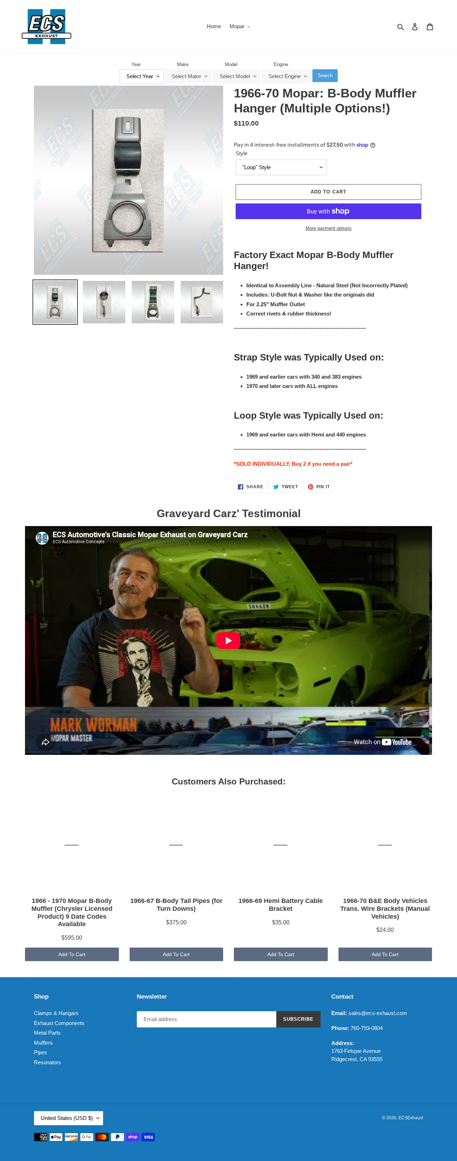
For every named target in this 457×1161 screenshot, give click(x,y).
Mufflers (43, 1043)
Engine (281, 64)
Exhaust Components (59, 1023)
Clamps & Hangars (56, 1013)
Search (325, 75)
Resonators (47, 1062)
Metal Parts (47, 1033)
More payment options (329, 228)
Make (183, 64)
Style (241, 153)
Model (231, 64)
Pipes (40, 1052)
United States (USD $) (67, 1118)
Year (136, 64)
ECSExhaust (410, 1117)
